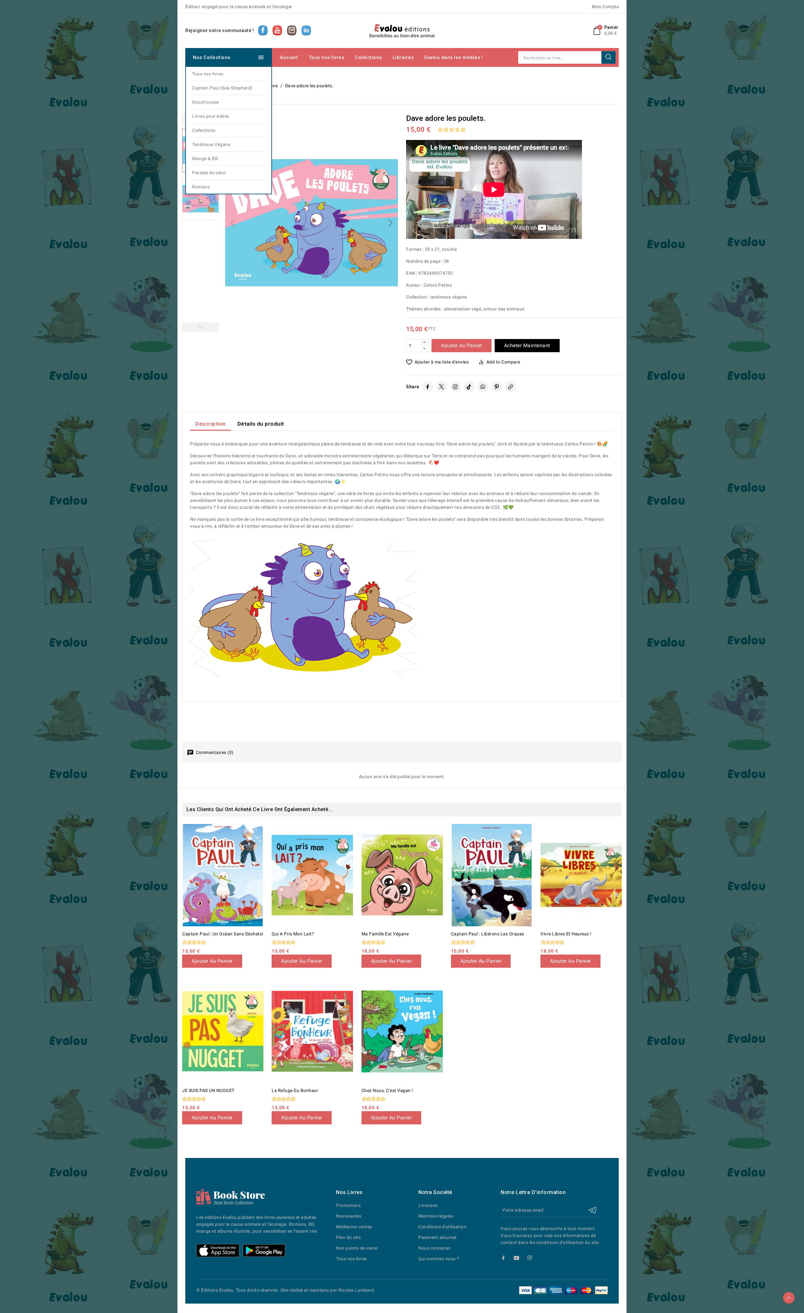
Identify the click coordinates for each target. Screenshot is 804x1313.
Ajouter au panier (461, 345)
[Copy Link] (510, 386)
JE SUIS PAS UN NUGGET (208, 1090)
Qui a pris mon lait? (293, 933)
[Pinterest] (497, 386)
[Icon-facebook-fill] (503, 1258)
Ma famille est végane (385, 933)
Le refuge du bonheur (295, 1090)
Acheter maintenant (527, 345)
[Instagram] (455, 386)
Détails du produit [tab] (260, 424)
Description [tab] (210, 424)
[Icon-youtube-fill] (516, 1258)
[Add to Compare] (261, 844)
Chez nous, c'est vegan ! (387, 1090)
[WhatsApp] (483, 386)
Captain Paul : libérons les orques (487, 933)
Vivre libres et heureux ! (566, 933)
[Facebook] (427, 386)
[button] (390, 223)
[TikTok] (469, 386)
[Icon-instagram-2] (529, 1258)
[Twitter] (441, 386)
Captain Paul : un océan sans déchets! (222, 933)
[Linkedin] (543, 1258)
